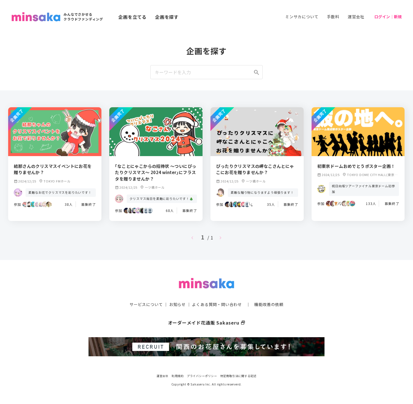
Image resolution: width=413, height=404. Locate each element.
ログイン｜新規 (388, 16)
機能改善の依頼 (268, 304)
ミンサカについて (301, 16)
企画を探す (167, 16)
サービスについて (146, 304)
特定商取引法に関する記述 (238, 376)
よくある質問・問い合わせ (217, 304)
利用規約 (178, 376)
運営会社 (356, 16)
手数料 (333, 16)
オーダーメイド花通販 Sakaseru (206, 322)
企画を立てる (132, 16)
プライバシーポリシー (202, 376)
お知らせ (177, 304)
